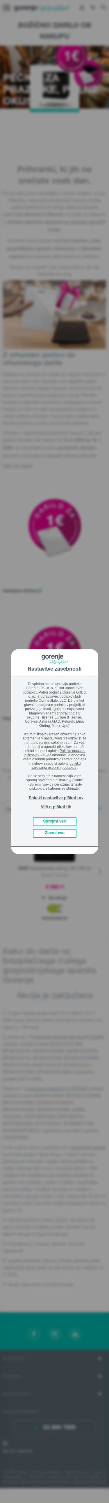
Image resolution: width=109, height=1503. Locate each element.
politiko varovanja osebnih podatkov (56, 766)
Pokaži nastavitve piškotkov (56, 798)
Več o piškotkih (56, 808)
